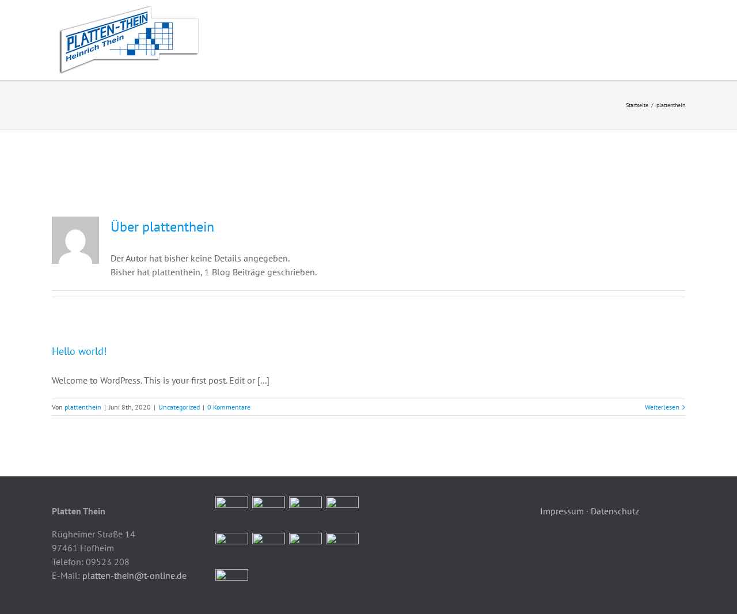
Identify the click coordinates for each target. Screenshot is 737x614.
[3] (305, 513)
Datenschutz (615, 511)
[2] (269, 513)
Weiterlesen (662, 407)
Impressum (562, 511)
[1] (232, 513)
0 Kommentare (228, 407)
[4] (342, 513)
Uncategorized (179, 407)
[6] (269, 549)
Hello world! (79, 351)
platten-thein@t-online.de (134, 575)
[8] (342, 549)
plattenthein (82, 407)
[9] (232, 585)
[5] (232, 549)
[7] (305, 549)
